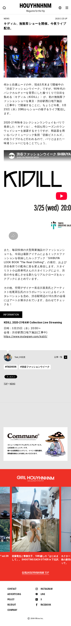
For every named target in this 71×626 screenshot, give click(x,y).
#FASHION (10, 366)
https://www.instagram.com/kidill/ (25, 336)
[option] (35, 524)
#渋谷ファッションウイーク (35, 366)
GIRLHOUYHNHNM (35, 572)
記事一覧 (58, 357)
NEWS (12, 384)
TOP (6, 384)
